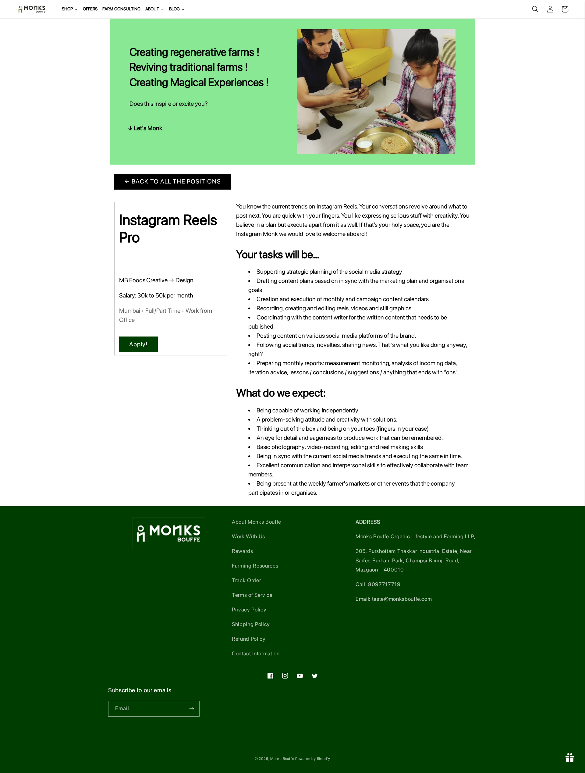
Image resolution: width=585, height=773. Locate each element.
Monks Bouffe (282, 758)
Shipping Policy (251, 624)
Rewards (242, 551)
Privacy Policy (249, 609)
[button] (535, 9)
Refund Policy (249, 639)
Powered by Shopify (312, 758)
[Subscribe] (191, 709)
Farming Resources (255, 565)
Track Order (246, 580)
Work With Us (248, 536)
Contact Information (256, 653)
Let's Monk (148, 128)
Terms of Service (252, 595)
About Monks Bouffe (256, 521)
